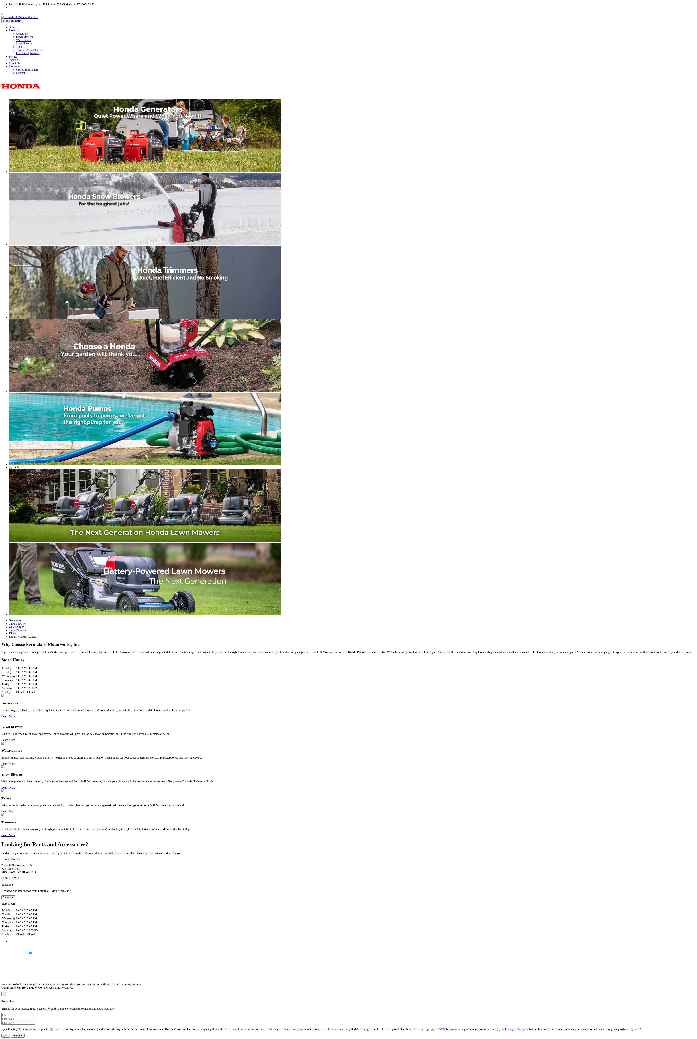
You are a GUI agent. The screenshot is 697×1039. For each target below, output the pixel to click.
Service (13, 56)
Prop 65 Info (8, 971)
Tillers (19, 46)
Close (6, 1035)
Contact (20, 72)
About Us (14, 63)
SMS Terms (8, 965)
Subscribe (8, 897)
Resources (15, 66)
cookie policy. (150, 984)
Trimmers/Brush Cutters (29, 50)
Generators (22, 33)
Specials (13, 59)
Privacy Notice (10, 947)
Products (14, 30)
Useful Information (27, 69)
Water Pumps (23, 40)
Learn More (8, 716)
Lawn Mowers (24, 36)
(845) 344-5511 (18, 7)
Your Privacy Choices (14, 953)
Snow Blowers (24, 43)
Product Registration (27, 53)
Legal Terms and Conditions (17, 959)
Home (12, 27)
